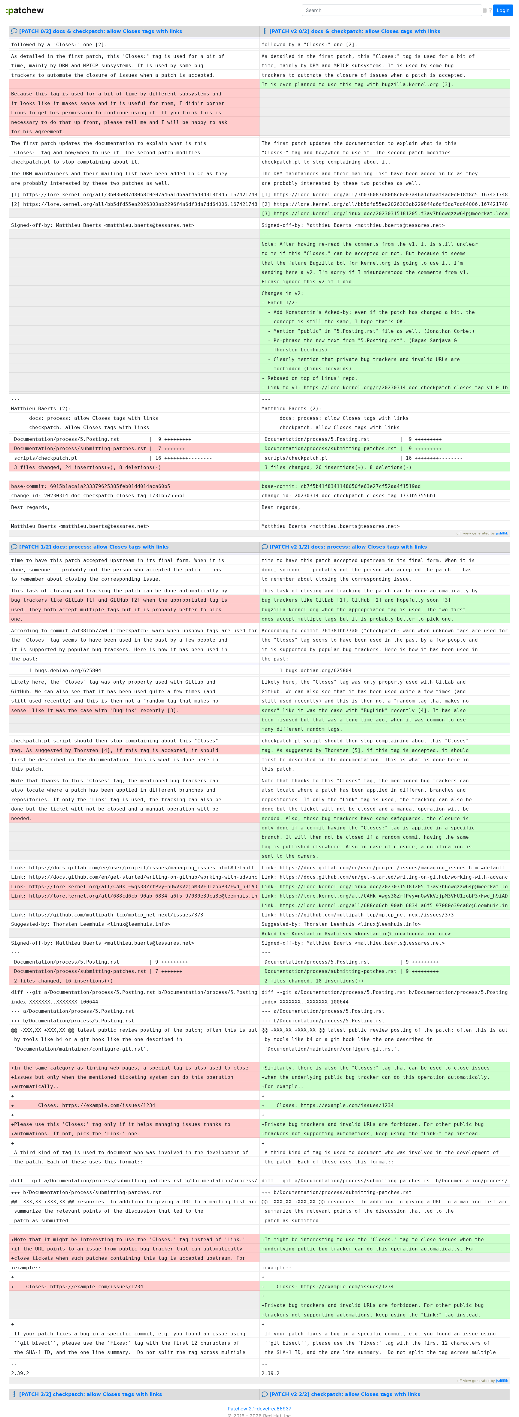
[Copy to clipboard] (484, 10)
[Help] (490, 10)
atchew (25, 10)
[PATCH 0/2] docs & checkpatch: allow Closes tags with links (100, 31)
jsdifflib (502, 533)
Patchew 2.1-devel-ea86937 (259, 1409)
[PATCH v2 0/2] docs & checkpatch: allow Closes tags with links (355, 31)
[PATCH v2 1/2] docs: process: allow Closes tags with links (348, 547)
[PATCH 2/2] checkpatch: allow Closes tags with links (90, 1394)
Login (503, 10)
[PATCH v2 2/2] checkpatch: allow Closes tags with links (344, 1394)
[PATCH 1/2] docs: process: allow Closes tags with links (94, 547)
